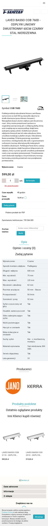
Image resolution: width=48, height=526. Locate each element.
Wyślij (20, 233)
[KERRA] (35, 386)
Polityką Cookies (7, 512)
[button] (24, 487)
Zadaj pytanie (9, 205)
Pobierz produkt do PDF (15, 212)
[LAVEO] (40, 108)
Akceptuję (39, 517)
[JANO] (13, 386)
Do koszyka (30, 181)
